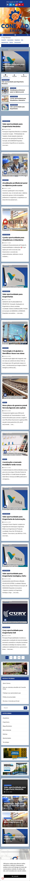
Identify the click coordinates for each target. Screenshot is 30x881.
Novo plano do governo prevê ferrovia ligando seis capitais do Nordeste (14, 407)
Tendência (24, 76)
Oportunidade (10, 40)
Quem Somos (6, 683)
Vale (22, 40)
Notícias (5, 402)
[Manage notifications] (3, 878)
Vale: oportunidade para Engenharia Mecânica (15, 788)
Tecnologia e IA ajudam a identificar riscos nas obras (14, 65)
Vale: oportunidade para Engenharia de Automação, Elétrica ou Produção (13, 519)
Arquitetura (6, 718)
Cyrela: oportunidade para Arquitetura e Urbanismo (13, 822)
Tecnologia (6, 742)
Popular (14, 76)
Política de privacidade (9, 697)
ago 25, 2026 (7, 578)
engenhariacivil (4, 42)
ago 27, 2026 (7, 188)
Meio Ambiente (7, 730)
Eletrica (11, 42)
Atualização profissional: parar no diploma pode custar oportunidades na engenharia (14, 185)
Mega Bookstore (7, 726)
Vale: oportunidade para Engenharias (15, 838)
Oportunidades (5, 79)
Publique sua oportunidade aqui (12, 693)
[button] (27, 35)
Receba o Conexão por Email (11, 701)
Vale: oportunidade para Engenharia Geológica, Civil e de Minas (14, 576)
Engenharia (17, 40)
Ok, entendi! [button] (15, 876)
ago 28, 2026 (7, 129)
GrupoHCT (3, 40)
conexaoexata (17, 42)
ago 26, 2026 (7, 68)
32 (19, 657)
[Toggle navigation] (15, 35)
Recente (5, 76)
